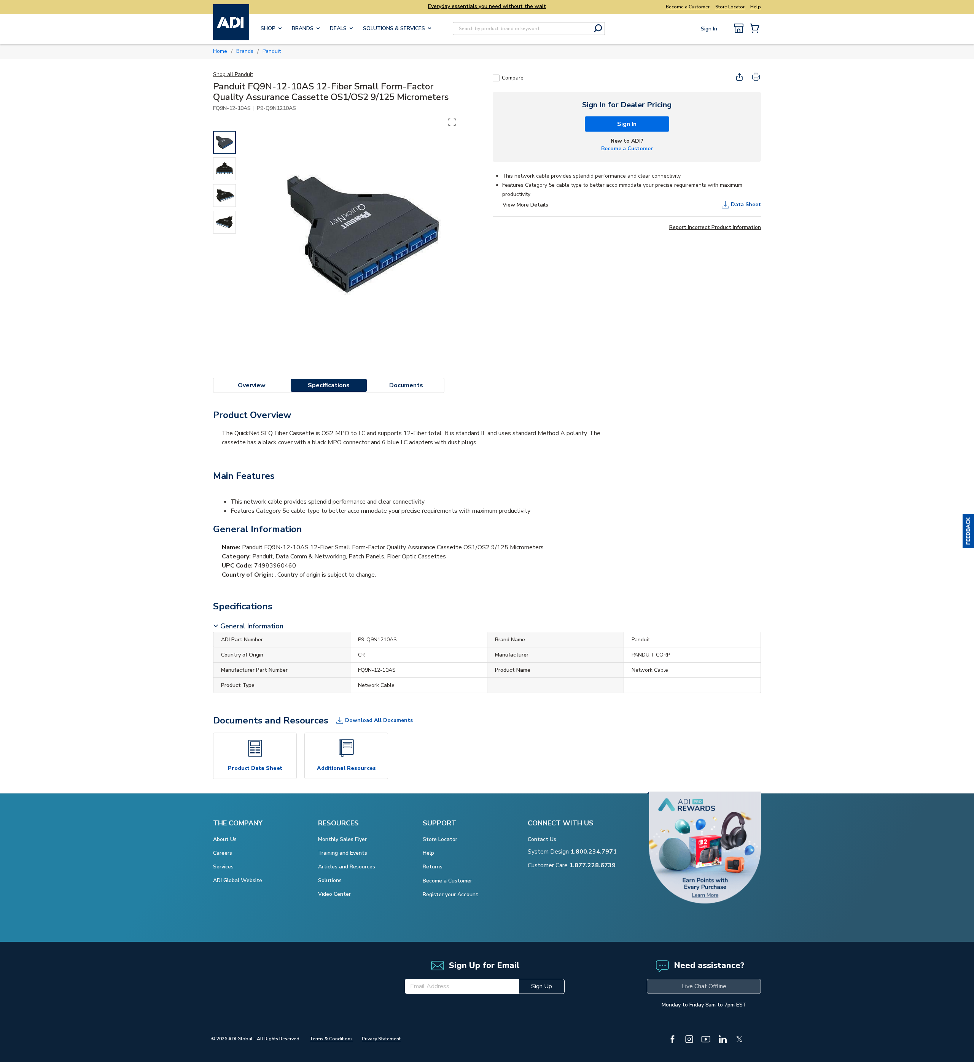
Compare (513, 77)
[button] (968, 531)
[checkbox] (496, 78)
